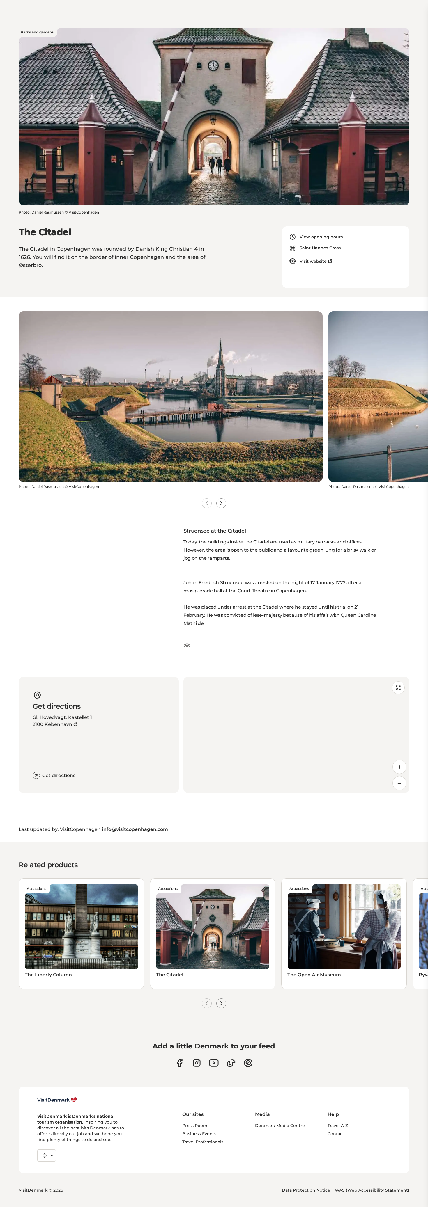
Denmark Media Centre (280, 1125)
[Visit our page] (197, 1063)
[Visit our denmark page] (179, 1063)
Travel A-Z (338, 1125)
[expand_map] (398, 687)
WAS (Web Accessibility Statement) (372, 1190)
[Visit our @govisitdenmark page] (231, 1063)
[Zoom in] (399, 767)
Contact (336, 1133)
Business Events (199, 1133)
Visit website (313, 261)
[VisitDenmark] (57, 1100)
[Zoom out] (399, 783)
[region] (296, 735)
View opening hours (321, 236)
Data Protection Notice (306, 1190)
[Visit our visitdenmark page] (214, 1063)
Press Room (194, 1125)
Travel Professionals (202, 1141)
